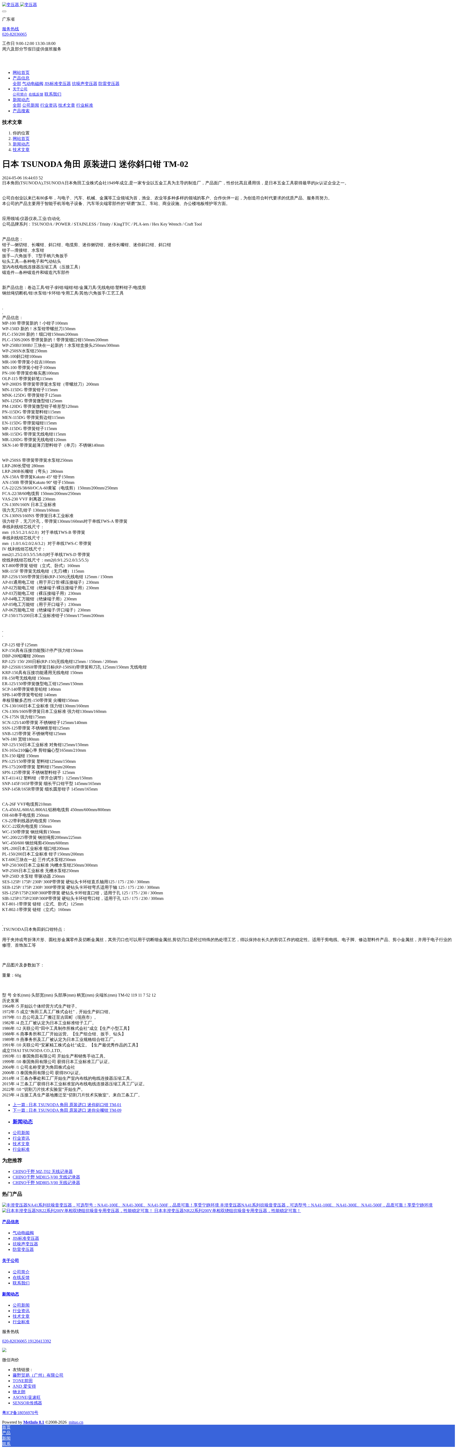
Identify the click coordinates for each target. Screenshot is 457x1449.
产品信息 (10, 1221)
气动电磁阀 (23, 1233)
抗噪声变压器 (25, 1244)
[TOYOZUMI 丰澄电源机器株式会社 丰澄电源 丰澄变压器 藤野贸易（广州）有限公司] (228, 5)
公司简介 (21, 1272)
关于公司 (10, 1260)
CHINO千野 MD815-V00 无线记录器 (46, 1177)
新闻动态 (21, 144)
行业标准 (21, 1149)
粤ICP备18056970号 (20, 1412)
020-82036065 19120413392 (26, 1341)
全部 (17, 83)
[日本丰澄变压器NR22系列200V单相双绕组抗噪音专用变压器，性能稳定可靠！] (78, 1210)
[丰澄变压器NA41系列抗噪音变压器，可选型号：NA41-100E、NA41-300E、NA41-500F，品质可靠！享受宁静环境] (111, 1205)
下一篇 (67, 1110)
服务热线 (10, 29)
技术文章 (21, 149)
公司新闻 (21, 1132)
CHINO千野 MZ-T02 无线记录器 (43, 1171)
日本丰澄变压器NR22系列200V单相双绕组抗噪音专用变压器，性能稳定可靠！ (227, 1210)
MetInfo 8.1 (33, 1422)
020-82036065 (14, 34)
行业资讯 (21, 1138)
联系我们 (21, 1283)
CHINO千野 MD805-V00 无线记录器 (46, 1182)
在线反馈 (21, 1277)
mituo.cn (76, 1422)
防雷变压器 (23, 1249)
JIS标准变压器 (26, 1238)
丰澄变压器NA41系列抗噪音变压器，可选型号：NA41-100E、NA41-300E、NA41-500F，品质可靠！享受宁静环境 (326, 1205)
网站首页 (21, 72)
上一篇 (67, 1104)
